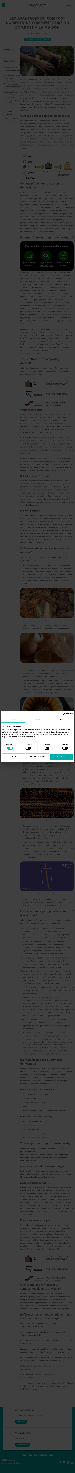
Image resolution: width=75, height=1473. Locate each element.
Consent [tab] (13, 720)
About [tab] (62, 720)
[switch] (28, 748)
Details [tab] (37, 720)
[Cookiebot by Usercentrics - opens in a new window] (64, 714)
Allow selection (37, 757)
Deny (14, 757)
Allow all (61, 757)
